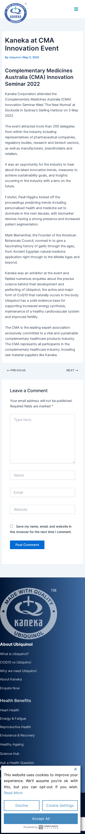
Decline (21, 805)
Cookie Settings (60, 805)
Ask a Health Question (17, 763)
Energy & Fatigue (13, 718)
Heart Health (9, 710)
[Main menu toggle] (76, 9)
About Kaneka (11, 679)
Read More (13, 792)
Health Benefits (15, 700)
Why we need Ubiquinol (18, 671)
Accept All (41, 818)
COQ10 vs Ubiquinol (15, 662)
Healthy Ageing (12, 744)
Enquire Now (10, 688)
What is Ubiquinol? (14, 654)
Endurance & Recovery (17, 735)
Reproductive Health (15, 727)
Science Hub (9, 754)
